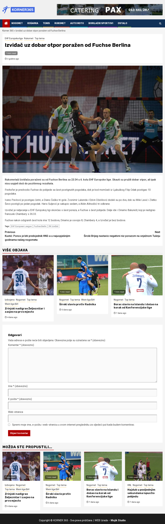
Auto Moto (77, 23)
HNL (129, 485)
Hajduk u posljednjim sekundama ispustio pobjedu (141, 493)
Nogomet (17, 23)
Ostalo (122, 23)
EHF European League (21, 226)
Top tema (39, 38)
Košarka (32, 23)
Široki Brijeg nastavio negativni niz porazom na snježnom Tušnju (122, 234)
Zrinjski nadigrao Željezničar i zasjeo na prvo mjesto (25, 310)
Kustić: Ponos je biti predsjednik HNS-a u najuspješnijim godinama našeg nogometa (37, 236)
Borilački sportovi (100, 23)
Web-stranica (15, 411)
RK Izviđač (53, 226)
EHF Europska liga (14, 38)
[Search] (160, 23)
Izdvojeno (10, 299)
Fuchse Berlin (40, 226)
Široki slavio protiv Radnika (77, 304)
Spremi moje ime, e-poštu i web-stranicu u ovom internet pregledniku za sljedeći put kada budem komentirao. (73, 424)
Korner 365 (8, 30)
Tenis (46, 23)
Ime (18, 386)
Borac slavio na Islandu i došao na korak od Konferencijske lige (136, 306)
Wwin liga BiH (11, 304)
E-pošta (20, 399)
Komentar (21, 345)
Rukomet (60, 23)
